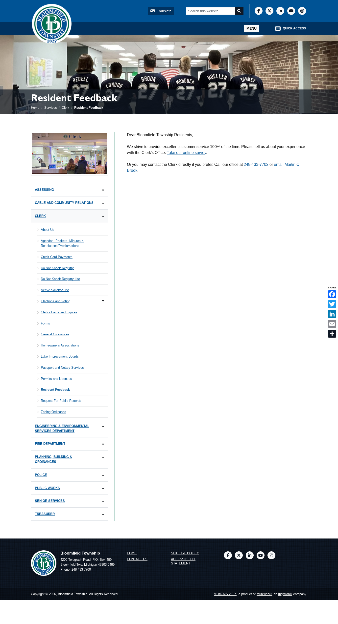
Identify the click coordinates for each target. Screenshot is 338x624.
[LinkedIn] (280, 11)
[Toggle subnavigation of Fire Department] (103, 444)
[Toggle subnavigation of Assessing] (103, 190)
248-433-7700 (81, 569)
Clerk (65, 107)
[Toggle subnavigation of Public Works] (103, 488)
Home (35, 107)
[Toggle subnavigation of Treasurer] (103, 514)
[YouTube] (291, 11)
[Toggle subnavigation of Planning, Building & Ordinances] (103, 457)
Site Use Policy (185, 553)
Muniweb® (264, 594)
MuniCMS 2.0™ (225, 594)
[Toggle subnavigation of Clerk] (103, 216)
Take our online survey (186, 153)
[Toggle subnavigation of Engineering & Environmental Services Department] (103, 426)
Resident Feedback (88, 107)
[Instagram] (302, 11)
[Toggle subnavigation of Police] (103, 475)
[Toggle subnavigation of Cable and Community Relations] (103, 203)
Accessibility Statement (183, 561)
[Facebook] (259, 11)
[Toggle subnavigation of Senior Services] (103, 501)
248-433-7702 (256, 164)
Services (50, 107)
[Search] (239, 11)
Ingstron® (285, 594)
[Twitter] (269, 11)
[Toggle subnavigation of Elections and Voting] (103, 301)
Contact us (137, 559)
